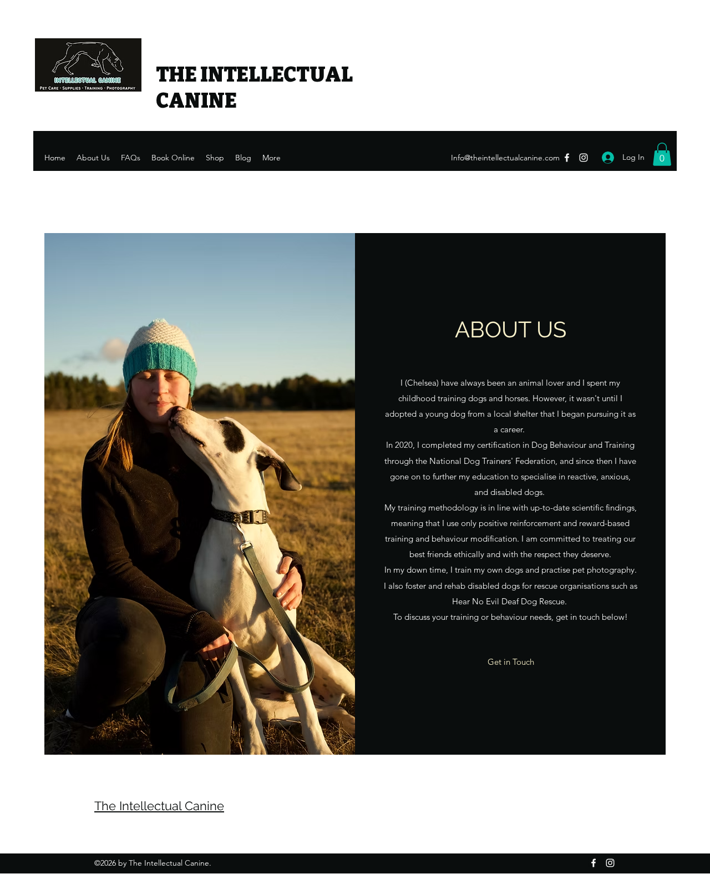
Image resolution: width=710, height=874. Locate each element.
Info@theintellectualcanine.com (505, 158)
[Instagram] (583, 157)
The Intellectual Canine (159, 806)
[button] (662, 154)
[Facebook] (566, 157)
